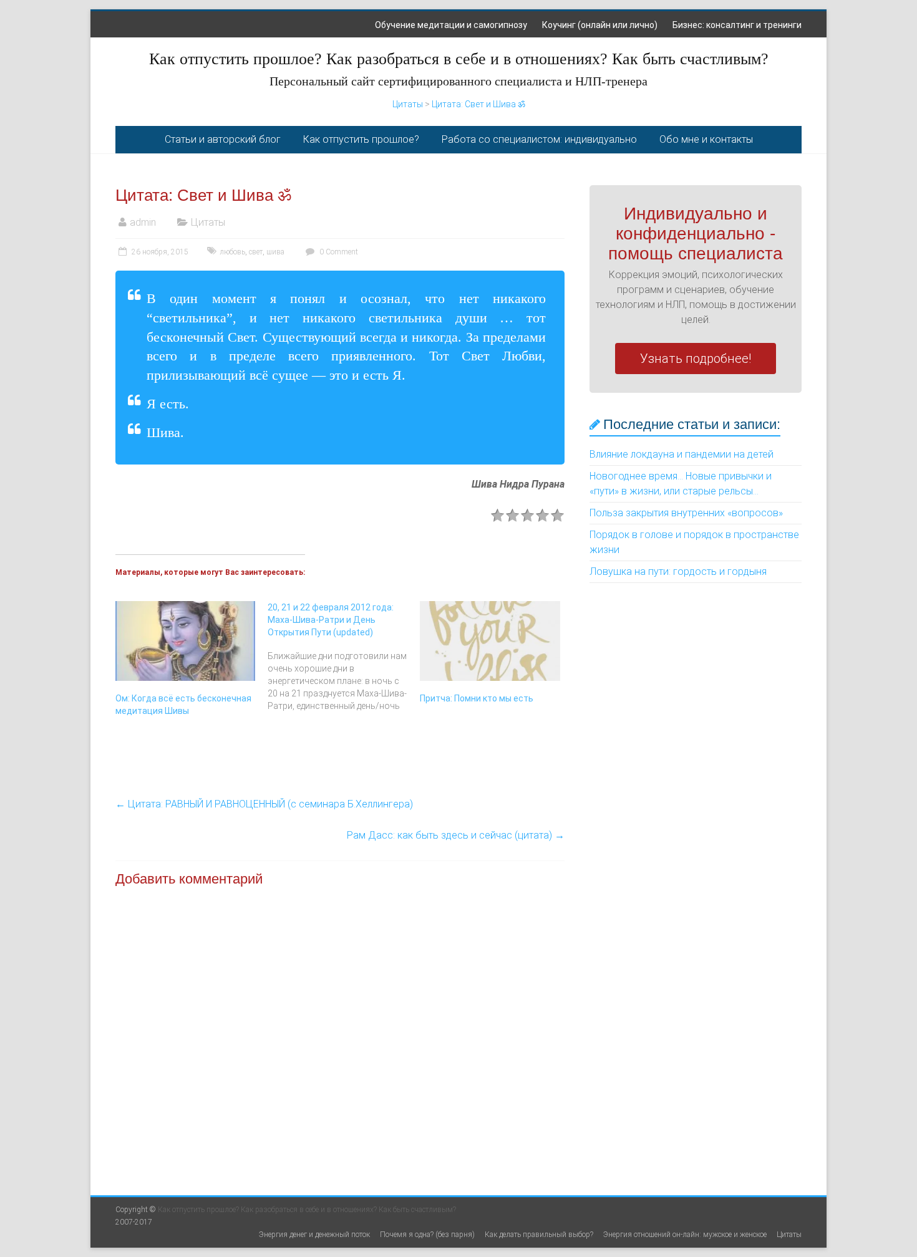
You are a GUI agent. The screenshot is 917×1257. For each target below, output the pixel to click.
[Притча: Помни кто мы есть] (490, 641)
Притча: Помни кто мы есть (476, 698)
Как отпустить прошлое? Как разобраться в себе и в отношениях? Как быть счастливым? (459, 59)
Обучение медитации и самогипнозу (451, 25)
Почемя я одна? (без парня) (427, 1234)
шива (275, 252)
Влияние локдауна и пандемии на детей (682, 454)
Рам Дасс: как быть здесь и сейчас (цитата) (456, 835)
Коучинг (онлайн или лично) (599, 25)
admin (143, 222)
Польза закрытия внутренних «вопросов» (686, 513)
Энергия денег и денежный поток (314, 1234)
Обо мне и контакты (706, 139)
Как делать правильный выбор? (539, 1234)
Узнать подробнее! (695, 358)
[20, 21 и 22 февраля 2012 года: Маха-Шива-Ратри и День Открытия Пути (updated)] (344, 656)
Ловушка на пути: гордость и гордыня (678, 571)
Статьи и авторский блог (223, 139)
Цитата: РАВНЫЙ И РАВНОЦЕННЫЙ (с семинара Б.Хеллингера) (264, 804)
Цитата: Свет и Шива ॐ (478, 104)
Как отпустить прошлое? (361, 139)
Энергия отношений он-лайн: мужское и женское (685, 1234)
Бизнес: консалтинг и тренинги (737, 25)
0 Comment (338, 252)
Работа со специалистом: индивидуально (539, 139)
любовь (232, 252)
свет (256, 252)
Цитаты (407, 104)
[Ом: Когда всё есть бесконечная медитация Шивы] (185, 641)
